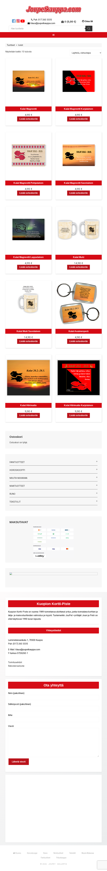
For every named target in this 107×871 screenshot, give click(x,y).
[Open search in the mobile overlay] (50, 28)
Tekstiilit (15, 501)
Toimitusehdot (15, 662)
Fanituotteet (17, 462)
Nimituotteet (17, 486)
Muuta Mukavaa (18, 478)
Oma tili (89, 21)
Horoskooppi (17, 470)
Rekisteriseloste (16, 666)
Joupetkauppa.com (53, 9)
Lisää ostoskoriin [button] (28, 119)
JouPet (52, 864)
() (71, 21)
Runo (12, 494)
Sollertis (62, 864)
